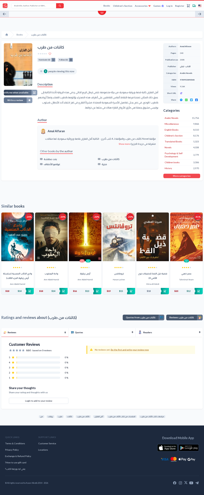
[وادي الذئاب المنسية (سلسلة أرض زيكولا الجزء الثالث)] (17, 237)
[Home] (6, 34)
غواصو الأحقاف (52, 164)
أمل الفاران (99, 416)
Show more (124, 144)
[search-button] (60, 5)
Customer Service (47, 443)
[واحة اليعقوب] (51, 237)
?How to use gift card (15, 462)
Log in (169, 5)
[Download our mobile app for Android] (188, 448)
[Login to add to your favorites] (49, 53)
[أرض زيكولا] (85, 237)
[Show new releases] (102, 13)
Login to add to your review (38, 400)
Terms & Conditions (15, 443)
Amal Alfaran (56, 131)
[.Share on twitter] (191, 100)
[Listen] (82, 260)
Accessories (141, 5)
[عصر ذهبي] (186, 237)
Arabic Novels (186, 73)
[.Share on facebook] (196, 100)
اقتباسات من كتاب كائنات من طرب (121, 416)
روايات (50, 416)
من (41, 416)
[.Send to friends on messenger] (181, 100)
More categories (182, 175)
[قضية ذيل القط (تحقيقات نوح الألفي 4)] (152, 237)
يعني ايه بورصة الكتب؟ (15, 468)
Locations (43, 449)
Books (106, 5)
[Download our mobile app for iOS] (167, 448)
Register (179, 5)
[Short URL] (189, 93)
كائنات (69, 416)
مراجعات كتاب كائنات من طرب (152, 416)
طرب (60, 416)
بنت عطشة (50, 158)
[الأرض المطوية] (4, 14)
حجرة (104, 164)
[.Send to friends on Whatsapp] (186, 100)
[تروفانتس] (119, 237)
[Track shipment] (194, 5)
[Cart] (188, 5)
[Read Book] (88, 260)
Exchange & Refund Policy (18, 456)
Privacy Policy (12, 449)
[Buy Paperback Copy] (17, 291)
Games (157, 5)
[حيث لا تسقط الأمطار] (199, 14)
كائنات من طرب (111, 158)
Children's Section (122, 5)
